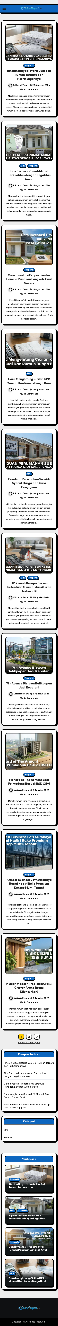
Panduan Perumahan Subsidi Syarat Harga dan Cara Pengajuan (29, 483)
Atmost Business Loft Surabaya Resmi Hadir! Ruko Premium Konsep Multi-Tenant (29, 884)
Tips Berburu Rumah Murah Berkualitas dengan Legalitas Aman (29, 175)
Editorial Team (20, 85)
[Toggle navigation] (4, 8)
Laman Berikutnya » (29, 1042)
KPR (23, 166)
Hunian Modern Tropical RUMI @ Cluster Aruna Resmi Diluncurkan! (29, 988)
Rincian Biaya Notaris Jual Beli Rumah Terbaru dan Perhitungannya (29, 75)
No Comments (31, 89)
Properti (29, 65)
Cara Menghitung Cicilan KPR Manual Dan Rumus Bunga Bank (29, 381)
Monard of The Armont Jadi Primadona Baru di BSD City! (29, 782)
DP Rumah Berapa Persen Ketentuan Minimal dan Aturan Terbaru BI (29, 587)
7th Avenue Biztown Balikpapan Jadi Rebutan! (29, 685)
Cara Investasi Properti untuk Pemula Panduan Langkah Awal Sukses (29, 279)
